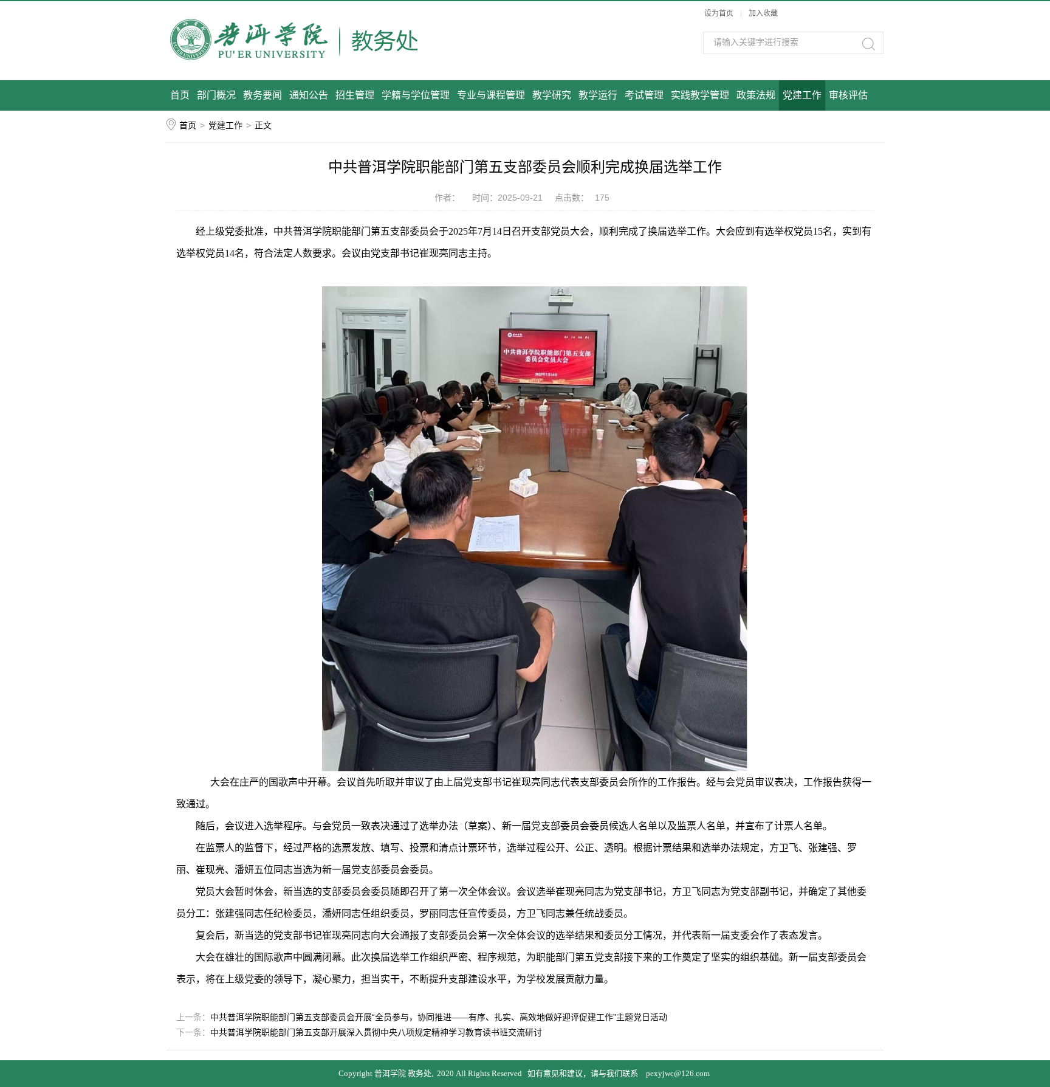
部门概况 (216, 95)
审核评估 (848, 95)
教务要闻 (262, 95)
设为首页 (718, 13)
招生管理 (354, 95)
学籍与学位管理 (416, 95)
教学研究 (551, 95)
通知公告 (308, 95)
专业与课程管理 (491, 95)
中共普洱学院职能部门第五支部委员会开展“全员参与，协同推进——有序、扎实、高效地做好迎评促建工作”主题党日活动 (438, 1017)
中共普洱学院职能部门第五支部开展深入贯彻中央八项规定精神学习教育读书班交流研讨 (376, 1032)
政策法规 (755, 95)
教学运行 (597, 95)
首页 (180, 95)
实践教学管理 (700, 95)
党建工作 (802, 95)
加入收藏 (763, 13)
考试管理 (644, 95)
